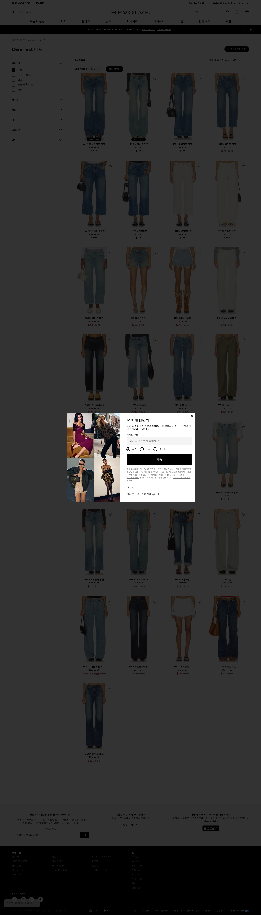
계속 (159, 459)
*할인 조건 (131, 487)
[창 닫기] (192, 416)
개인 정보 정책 (133, 477)
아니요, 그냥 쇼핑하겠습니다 (143, 494)
